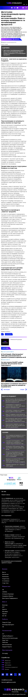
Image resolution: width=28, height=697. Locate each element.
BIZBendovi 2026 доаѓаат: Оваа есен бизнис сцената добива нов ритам (15, 448)
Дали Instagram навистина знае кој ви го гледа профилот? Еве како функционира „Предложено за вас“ (16, 420)
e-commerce (8, 334)
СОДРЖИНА (5, 48)
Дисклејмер (8, 665)
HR (3, 627)
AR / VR (4, 616)
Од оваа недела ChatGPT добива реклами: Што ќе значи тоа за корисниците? (12, 363)
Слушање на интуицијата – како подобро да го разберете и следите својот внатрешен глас (15, 442)
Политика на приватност (11, 667)
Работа (5, 619)
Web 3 (4, 602)
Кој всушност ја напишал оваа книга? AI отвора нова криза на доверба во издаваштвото (14, 385)
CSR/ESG (4, 592)
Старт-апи (5, 583)
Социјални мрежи (7, 596)
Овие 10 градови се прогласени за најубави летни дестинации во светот (16, 415)
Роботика (5, 642)
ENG (24, 4)
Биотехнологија (7, 644)
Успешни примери (8, 594)
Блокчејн (5, 605)
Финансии (5, 574)
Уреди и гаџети (7, 647)
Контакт (7, 669)
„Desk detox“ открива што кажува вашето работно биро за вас (15, 410)
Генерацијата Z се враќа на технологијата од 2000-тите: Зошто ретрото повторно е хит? (15, 406)
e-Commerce (5, 581)
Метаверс (5, 611)
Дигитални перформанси (10, 598)
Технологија (7, 630)
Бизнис (4, 569)
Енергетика (5, 579)
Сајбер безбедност (7, 636)
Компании (5, 576)
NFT (3, 607)
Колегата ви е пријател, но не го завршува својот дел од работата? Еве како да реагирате (15, 425)
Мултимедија (7, 650)
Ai (2, 334)
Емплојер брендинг (8, 624)
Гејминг (4, 613)
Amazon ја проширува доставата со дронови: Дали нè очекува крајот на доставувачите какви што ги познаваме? (15, 454)
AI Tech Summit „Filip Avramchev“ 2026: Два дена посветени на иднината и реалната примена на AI (13, 355)
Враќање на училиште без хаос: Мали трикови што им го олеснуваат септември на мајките (15, 460)
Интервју (5, 653)
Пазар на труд (6, 622)
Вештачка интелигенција (10, 638)
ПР (3, 590)
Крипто (4, 609)
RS (26, 4)
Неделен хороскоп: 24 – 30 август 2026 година (15, 465)
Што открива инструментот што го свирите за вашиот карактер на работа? (15, 436)
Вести (4, 572)
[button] (2, 8)
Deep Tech (5, 640)
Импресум (7, 660)
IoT (3, 634)
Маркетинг (6, 586)
